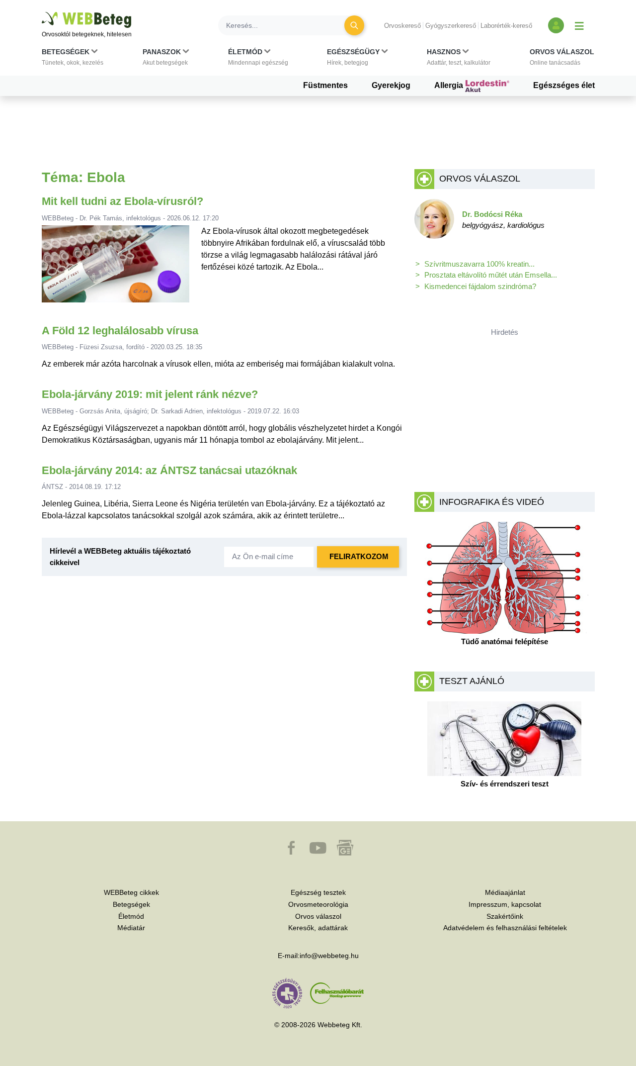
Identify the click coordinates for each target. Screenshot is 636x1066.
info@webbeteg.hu (329, 956)
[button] (72, 59)
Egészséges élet (564, 85)
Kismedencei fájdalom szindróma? (480, 286)
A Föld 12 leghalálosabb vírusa (120, 330)
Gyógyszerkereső (450, 25)
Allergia (449, 85)
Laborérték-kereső (506, 25)
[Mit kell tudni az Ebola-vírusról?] (115, 267)
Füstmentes (325, 85)
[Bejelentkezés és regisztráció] (556, 25)
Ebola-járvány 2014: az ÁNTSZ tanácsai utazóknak (169, 470)
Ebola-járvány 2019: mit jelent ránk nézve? (150, 394)
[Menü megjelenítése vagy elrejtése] (579, 25)
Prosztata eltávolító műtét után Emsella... (490, 275)
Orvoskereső (402, 25)
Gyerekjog (391, 85)
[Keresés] (354, 25)
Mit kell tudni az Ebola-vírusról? (122, 201)
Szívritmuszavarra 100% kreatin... (479, 264)
